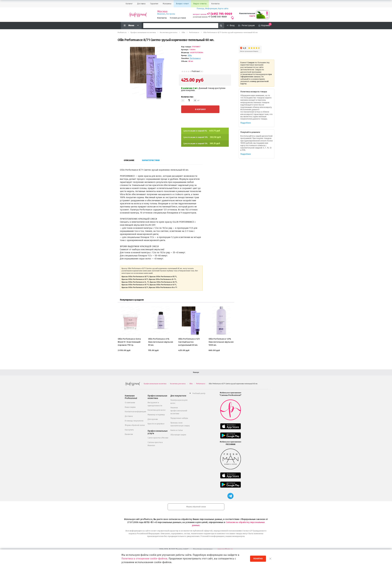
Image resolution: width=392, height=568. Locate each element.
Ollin (190, 55)
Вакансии (129, 434)
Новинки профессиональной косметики (178, 411)
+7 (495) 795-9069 (219, 14)
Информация (211, 8)
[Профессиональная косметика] (138, 14)
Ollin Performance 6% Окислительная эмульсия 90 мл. (160, 342)
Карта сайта (223, 8)
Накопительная (247, 13)
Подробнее (245, 123)
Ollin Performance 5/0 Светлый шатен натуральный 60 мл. (189, 342)
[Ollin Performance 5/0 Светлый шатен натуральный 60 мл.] (191, 320)
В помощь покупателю (134, 421)
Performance (195, 58)
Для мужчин (153, 419)
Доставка (129, 416)
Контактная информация (135, 412)
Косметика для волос (157, 410)
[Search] (221, 25)
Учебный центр (198, 393)
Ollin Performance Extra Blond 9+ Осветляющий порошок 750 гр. (129, 342)
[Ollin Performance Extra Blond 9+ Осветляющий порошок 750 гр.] (130, 320)
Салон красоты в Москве (158, 438)
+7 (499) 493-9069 (217, 16)
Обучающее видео (178, 435)
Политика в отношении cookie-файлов (144, 558)
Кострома (170, 14)
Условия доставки (178, 18)
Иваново (161, 14)
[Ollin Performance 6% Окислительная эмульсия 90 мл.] (160, 320)
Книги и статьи (176, 430)
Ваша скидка (130, 407)
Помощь (200, 8)
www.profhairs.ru (225, 549)
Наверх (196, 372)
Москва (162, 11)
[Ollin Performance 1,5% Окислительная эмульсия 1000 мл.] (221, 320)
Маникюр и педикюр (156, 415)
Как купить (129, 430)
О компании (130, 403)
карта (252, 16)
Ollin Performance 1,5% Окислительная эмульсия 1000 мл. (221, 342)
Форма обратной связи (135, 425)
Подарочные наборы (179, 418)
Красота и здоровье (156, 424)
